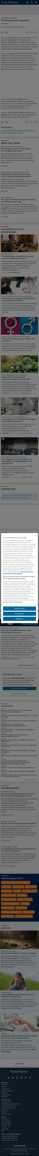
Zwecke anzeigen (19, 608)
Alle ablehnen (19, 613)
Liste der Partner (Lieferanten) (12, 602)
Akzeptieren (19, 619)
